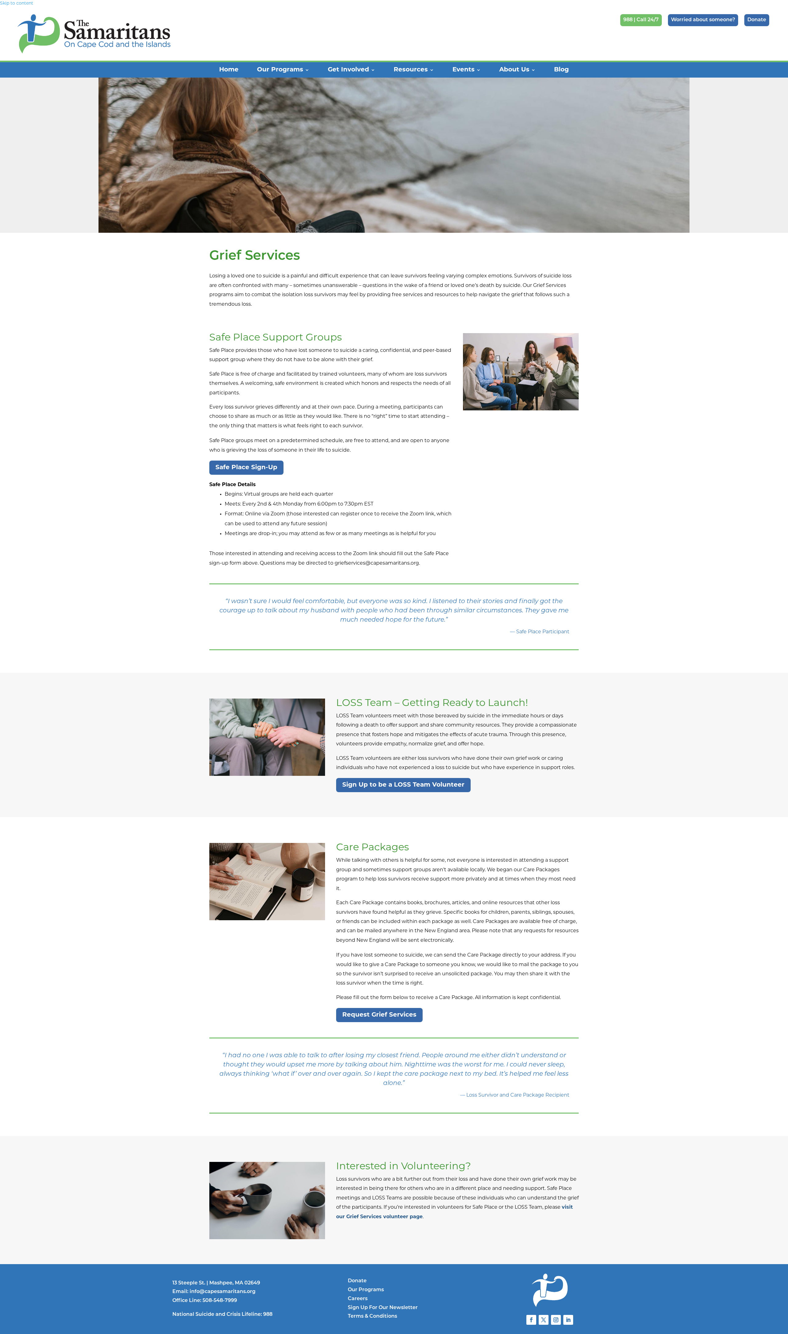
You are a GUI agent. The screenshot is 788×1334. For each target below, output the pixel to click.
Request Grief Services (379, 1015)
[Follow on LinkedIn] (568, 1320)
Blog (561, 70)
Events (463, 70)
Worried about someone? (703, 20)
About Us (514, 70)
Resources (411, 70)
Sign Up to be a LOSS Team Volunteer (403, 785)
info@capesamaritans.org (222, 1291)
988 (267, 1314)
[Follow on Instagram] (556, 1320)
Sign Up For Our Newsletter (383, 1307)
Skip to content (16, 3)
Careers (358, 1298)
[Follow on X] (544, 1320)
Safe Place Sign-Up (246, 468)
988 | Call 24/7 (641, 20)
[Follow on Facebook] (531, 1320)
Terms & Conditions (372, 1316)
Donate (756, 20)
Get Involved (348, 70)
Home (229, 70)
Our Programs (280, 70)
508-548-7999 (220, 1300)
